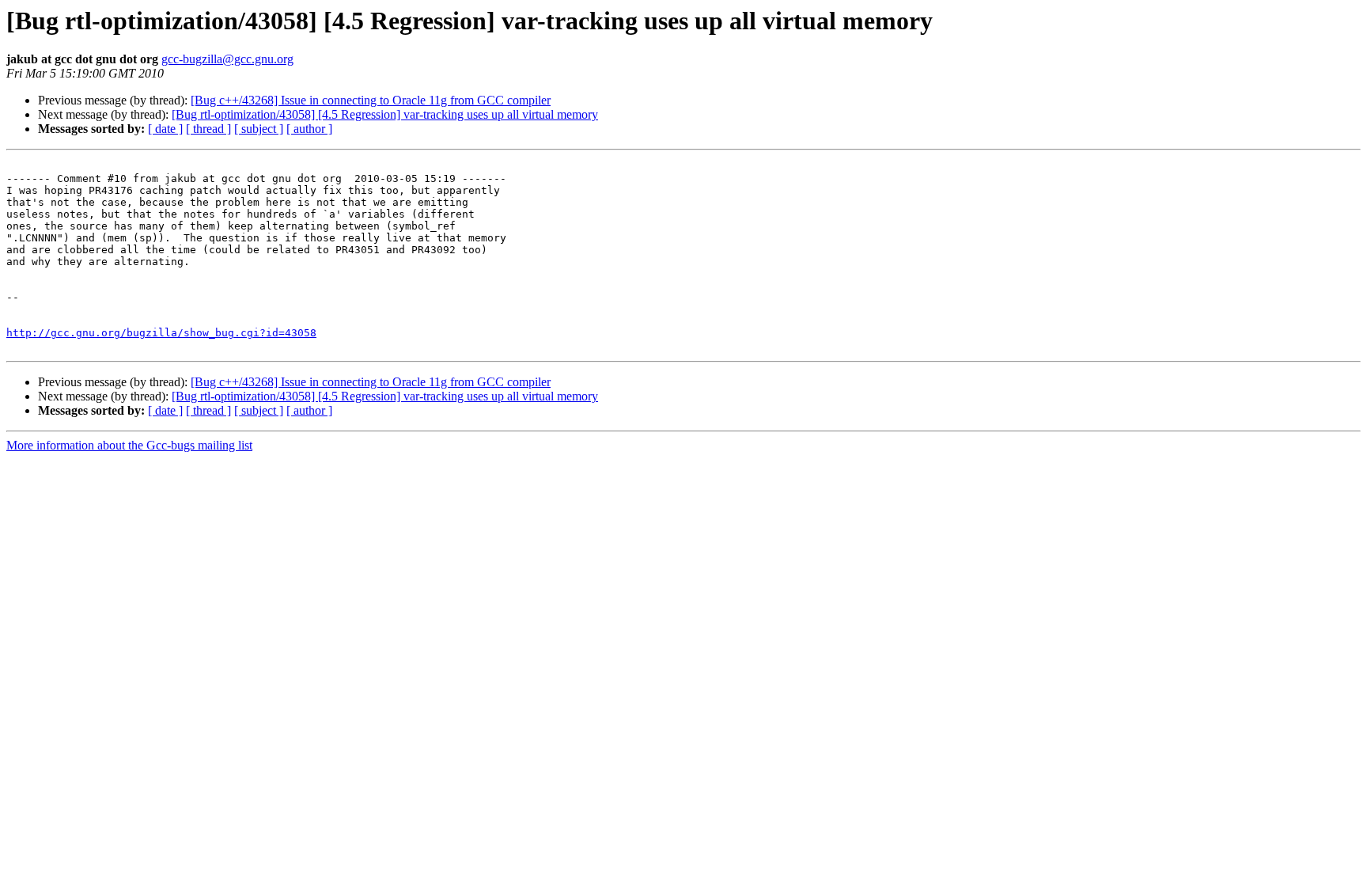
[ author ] (309, 128)
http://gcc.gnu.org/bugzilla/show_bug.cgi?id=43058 (161, 333)
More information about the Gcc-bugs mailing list (129, 445)
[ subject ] (258, 128)
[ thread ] (208, 128)
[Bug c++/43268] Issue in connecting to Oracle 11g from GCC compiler (371, 100)
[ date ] (165, 128)
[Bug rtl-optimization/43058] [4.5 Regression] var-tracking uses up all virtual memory (385, 114)
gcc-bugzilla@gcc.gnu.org (227, 59)
